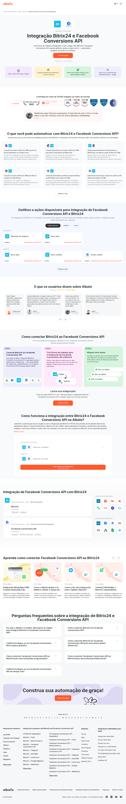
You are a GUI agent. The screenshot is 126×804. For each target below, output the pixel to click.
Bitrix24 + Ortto (29, 737)
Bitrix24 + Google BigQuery (33, 761)
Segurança (106, 790)
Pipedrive (6, 749)
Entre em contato (118, 790)
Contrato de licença (23, 790)
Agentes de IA (86, 761)
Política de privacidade (39, 790)
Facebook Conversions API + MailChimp (64, 771)
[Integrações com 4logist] (120, 501)
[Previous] (61, 319)
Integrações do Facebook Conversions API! (106, 261)
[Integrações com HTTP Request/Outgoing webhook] (120, 530)
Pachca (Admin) (9, 742)
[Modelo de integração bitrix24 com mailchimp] (105, 152)
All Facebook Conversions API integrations (60, 735)
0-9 (25, 718)
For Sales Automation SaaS (107, 750)
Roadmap (84, 751)
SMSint (6, 745)
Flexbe (5, 756)
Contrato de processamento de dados (61, 790)
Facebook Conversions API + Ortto (62, 740)
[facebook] (107, 797)
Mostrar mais (63, 193)
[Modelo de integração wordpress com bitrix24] (21, 178)
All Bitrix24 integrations (31, 734)
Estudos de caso (103, 743)
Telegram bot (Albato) (11, 738)
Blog (82, 737)
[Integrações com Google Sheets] (112, 530)
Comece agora (63, 698)
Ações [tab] (76, 225)
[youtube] (116, 797)
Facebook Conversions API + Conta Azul (64, 762)
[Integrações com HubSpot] (105, 501)
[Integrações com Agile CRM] (120, 508)
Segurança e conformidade (107, 747)
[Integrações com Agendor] (112, 508)
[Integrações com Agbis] (105, 508)
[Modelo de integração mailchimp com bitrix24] (63, 152)
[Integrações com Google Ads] (105, 530)
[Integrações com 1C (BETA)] (112, 501)
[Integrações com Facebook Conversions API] (112, 523)
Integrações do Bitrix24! (32, 242)
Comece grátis (63, 55)
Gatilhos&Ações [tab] (53, 225)
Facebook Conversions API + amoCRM (64, 759)
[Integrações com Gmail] (120, 523)
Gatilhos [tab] (66, 225)
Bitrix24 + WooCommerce (33, 741)
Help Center (85, 741)
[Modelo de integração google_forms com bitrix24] (21, 152)
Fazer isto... (24, 454)
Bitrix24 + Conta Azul (31, 757)
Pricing (83, 734)
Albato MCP (102, 757)
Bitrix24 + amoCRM (30, 754)
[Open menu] (121, 4)
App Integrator (86, 748)
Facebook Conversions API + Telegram (64, 755)
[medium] (121, 797)
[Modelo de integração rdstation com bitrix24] (63, 178)
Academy (84, 744)
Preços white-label (104, 740)
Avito (5, 752)
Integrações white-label (106, 736)
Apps (19, 11)
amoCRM (6, 735)
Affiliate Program (87, 758)
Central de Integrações (9, 11)
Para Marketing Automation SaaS (109, 753)
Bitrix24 (25, 11)
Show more (7, 764)
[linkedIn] (111, 797)
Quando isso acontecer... (29, 442)
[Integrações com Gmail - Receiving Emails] (98, 530)
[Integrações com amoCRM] (98, 501)
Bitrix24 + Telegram (30, 750)
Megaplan (7, 759)
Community (85, 754)
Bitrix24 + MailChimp (31, 764)
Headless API (102, 760)
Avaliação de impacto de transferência (87, 790)
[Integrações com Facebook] (105, 523)
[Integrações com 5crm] (98, 508)
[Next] (65, 319)
